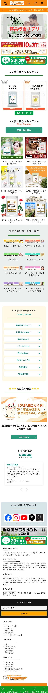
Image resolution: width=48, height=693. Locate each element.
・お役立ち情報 (8, 651)
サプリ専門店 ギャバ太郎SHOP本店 (17, 3)
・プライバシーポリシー (11, 671)
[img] (25, 455)
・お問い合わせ (8, 667)
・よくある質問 (8, 664)
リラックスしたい (23, 346)
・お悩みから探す (9, 628)
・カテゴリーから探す (10, 626)
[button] (22, 489)
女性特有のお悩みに (23, 332)
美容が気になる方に (23, 325)
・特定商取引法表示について (12, 669)
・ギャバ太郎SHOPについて (12, 635)
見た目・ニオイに (23, 360)
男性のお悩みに (23, 353)
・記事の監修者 (8, 653)
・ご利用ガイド (8, 662)
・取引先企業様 (8, 633)
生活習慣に (23, 367)
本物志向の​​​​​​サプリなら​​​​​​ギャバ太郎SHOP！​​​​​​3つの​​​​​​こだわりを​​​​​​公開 (24, 427)
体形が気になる (23, 339)
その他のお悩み (23, 374)
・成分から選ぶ (8, 630)
